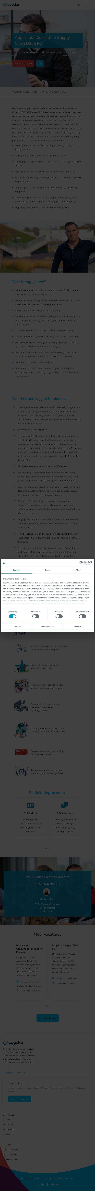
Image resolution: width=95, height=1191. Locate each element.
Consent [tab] (16, 570)
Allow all (77, 626)
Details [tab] (48, 570)
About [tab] (78, 570)
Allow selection (47, 626)
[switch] (35, 616)
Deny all (17, 626)
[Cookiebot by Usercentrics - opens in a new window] (81, 563)
